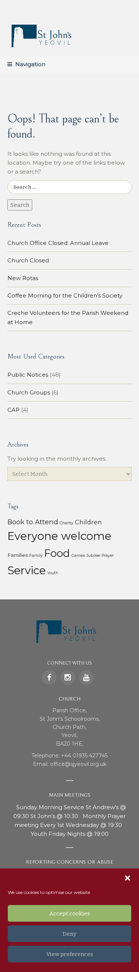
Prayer (108, 555)
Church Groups (28, 392)
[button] (127, 878)
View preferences (69, 954)
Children (88, 522)
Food (57, 553)
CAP (13, 409)
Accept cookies (69, 913)
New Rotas (22, 278)
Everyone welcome (59, 535)
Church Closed (28, 260)
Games (78, 555)
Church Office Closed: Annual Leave (58, 242)
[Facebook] (49, 677)
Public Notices (27, 374)
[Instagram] (67, 677)
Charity (66, 523)
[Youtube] (86, 677)
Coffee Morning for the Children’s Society (64, 295)
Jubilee (93, 555)
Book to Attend (32, 522)
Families (17, 555)
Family (36, 555)
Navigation (30, 64)
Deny (69, 934)
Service (26, 570)
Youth (52, 573)
